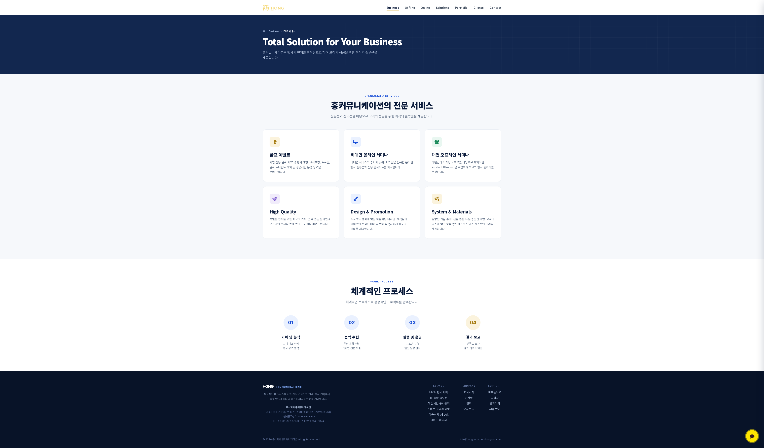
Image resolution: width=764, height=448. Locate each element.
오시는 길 (469, 409)
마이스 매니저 (439, 420)
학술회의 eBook (438, 414)
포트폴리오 (494, 392)
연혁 (469, 403)
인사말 (469, 398)
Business (393, 7)
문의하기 (495, 403)
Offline (410, 7)
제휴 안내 (494, 409)
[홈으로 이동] (273, 8)
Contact (495, 7)
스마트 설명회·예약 (439, 409)
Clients (479, 7)
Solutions (442, 7)
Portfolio (461, 7)
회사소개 (469, 392)
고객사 (495, 398)
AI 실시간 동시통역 (439, 403)
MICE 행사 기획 (438, 392)
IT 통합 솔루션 (438, 398)
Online (425, 7)
